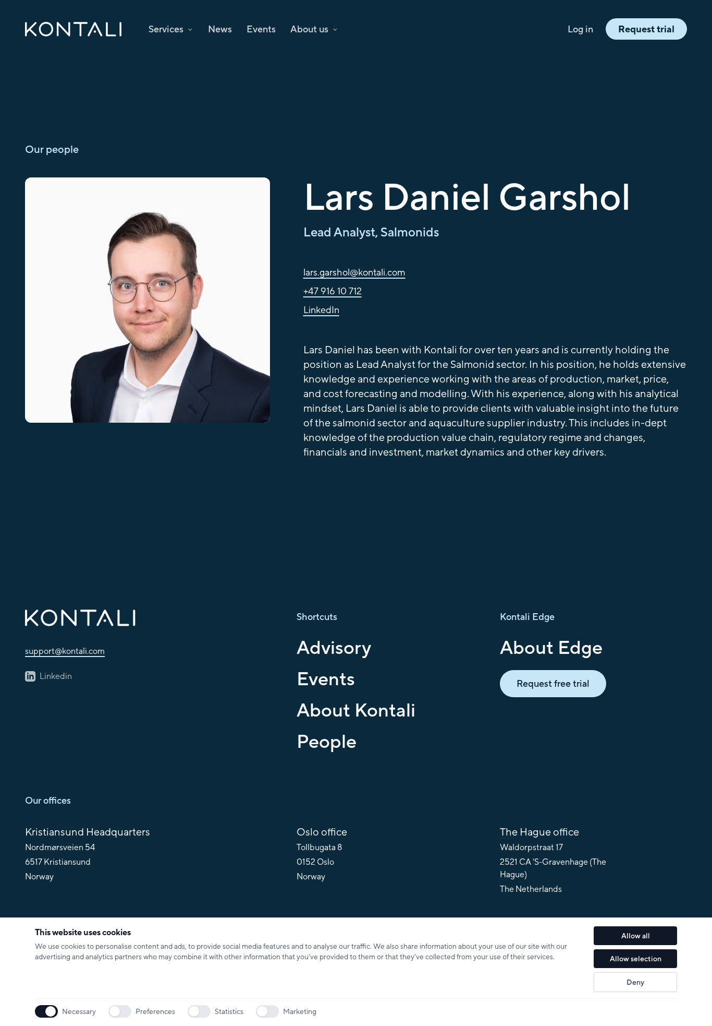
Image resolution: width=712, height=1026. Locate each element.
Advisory (334, 647)
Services (166, 28)
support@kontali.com (65, 651)
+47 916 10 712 (332, 290)
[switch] (119, 1011)
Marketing (299, 1011)
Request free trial (553, 683)
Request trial (646, 28)
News (220, 28)
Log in (580, 28)
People (327, 741)
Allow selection (635, 959)
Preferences (155, 1011)
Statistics (229, 1011)
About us (309, 28)
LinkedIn (321, 309)
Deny (635, 982)
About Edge (551, 647)
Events (261, 28)
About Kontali (356, 710)
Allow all (635, 936)
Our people (52, 149)
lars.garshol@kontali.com (354, 272)
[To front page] (152, 618)
